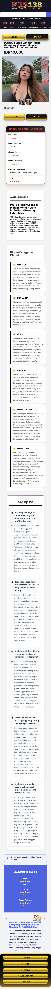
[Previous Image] (4, 79)
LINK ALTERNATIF (27, 975)
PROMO (27, 957)
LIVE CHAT (27, 982)
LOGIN (14, 37)
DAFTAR (37, 37)
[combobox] (23, 14)
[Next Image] (47, 79)
